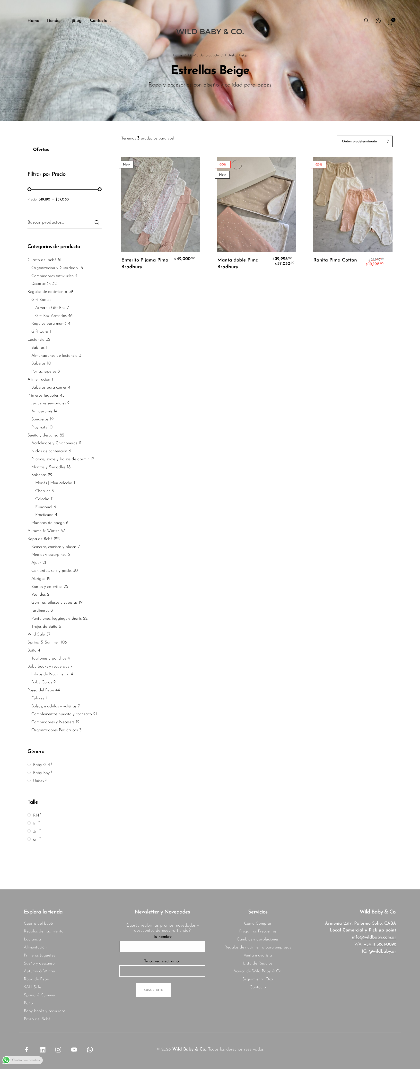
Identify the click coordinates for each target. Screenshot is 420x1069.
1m (35, 823)
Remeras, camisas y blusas (53, 547)
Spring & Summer (43, 643)
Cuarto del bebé (41, 260)
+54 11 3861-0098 (380, 944)
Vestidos (38, 595)
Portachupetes (43, 372)
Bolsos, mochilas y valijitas (53, 706)
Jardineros (40, 611)
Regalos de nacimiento (47, 292)
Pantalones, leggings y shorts (56, 619)
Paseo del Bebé (40, 690)
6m (35, 839)
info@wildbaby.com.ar (374, 937)
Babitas (37, 348)
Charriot (42, 491)
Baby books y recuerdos (48, 666)
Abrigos (38, 579)
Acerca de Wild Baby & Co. (257, 971)
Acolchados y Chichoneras (54, 443)
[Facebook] (27, 1049)
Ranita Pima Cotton (335, 260)
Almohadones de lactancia (54, 356)
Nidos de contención (49, 451)
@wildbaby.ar (382, 951)
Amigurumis (41, 411)
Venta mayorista (258, 955)
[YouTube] (74, 1049)
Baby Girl (41, 765)
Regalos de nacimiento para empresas (258, 947)
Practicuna (44, 515)
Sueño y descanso (42, 435)
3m (35, 831)
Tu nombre (162, 937)
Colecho (42, 499)
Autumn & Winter (43, 531)
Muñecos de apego (48, 523)
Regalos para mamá (49, 324)
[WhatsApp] (90, 1049)
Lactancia (35, 340)
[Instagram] (58, 1049)
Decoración (41, 284)
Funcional (43, 507)
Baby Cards (41, 682)
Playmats (39, 427)
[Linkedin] (42, 1049)
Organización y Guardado (54, 268)
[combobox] (364, 141)
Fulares (37, 698)
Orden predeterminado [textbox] (359, 141)
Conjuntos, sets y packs (51, 571)
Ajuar (36, 563)
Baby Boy (41, 773)
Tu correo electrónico (162, 961)
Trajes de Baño (44, 627)
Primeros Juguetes (43, 395)
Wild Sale (36, 635)
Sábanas (38, 475)
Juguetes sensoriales (48, 403)
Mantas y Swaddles (48, 467)
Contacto (258, 987)
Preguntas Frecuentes (257, 931)
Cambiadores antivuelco (52, 276)
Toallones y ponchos (48, 658)
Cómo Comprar (257, 923)
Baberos (38, 364)
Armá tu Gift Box (50, 308)
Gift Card (39, 332)
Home (177, 55)
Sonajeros (39, 419)
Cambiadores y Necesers (52, 722)
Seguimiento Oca (257, 979)
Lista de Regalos (257, 963)
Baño (31, 651)
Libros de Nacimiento (50, 674)
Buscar (97, 222)
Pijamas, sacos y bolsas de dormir (60, 459)
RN (36, 816)
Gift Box (38, 300)
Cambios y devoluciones (258, 939)
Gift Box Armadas (51, 316)
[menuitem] (36, 21)
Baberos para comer (49, 387)
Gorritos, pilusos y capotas (54, 603)
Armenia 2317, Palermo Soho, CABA (360, 923)
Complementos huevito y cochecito (61, 714)
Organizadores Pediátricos (54, 730)
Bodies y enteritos (46, 587)
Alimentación (38, 379)
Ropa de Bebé (39, 539)
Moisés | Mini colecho (53, 483)
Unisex (38, 781)
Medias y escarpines (48, 555)
